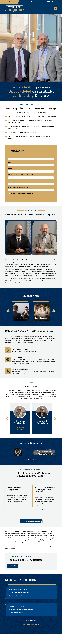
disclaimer (21, 193)
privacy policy (31, 193)
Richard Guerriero (42, 422)
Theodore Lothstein (20, 422)
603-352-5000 (51, 3)
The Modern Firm (38, 631)
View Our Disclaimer (36, 629)
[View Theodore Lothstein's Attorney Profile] (20, 411)
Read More (11, 505)
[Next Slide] (54, 311)
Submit (11, 197)
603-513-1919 (32, 3)
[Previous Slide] (8, 311)
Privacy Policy (46, 629)
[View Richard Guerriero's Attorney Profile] (42, 411)
